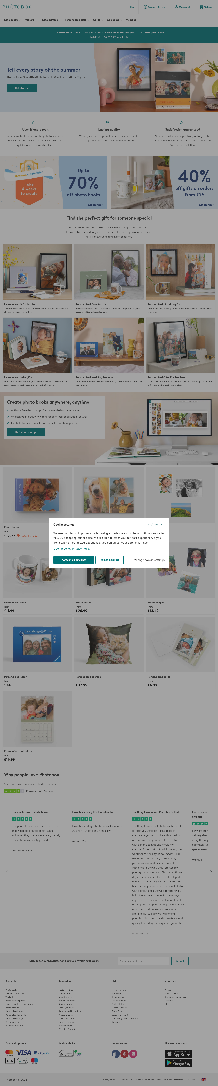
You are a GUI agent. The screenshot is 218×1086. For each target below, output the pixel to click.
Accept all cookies (74, 559)
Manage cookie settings (149, 560)
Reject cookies (109, 559)
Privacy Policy (81, 548)
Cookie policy (62, 548)
